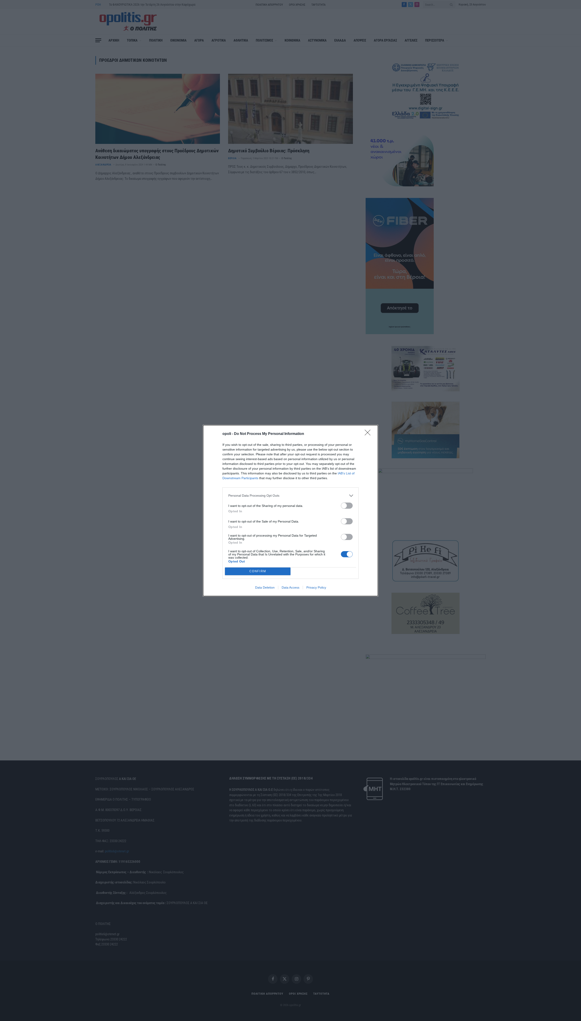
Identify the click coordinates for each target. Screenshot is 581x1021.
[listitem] (290, 495)
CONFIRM (257, 571)
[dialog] (290, 510)
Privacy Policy (316, 587)
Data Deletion (265, 587)
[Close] (369, 434)
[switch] (347, 506)
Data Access (290, 587)
